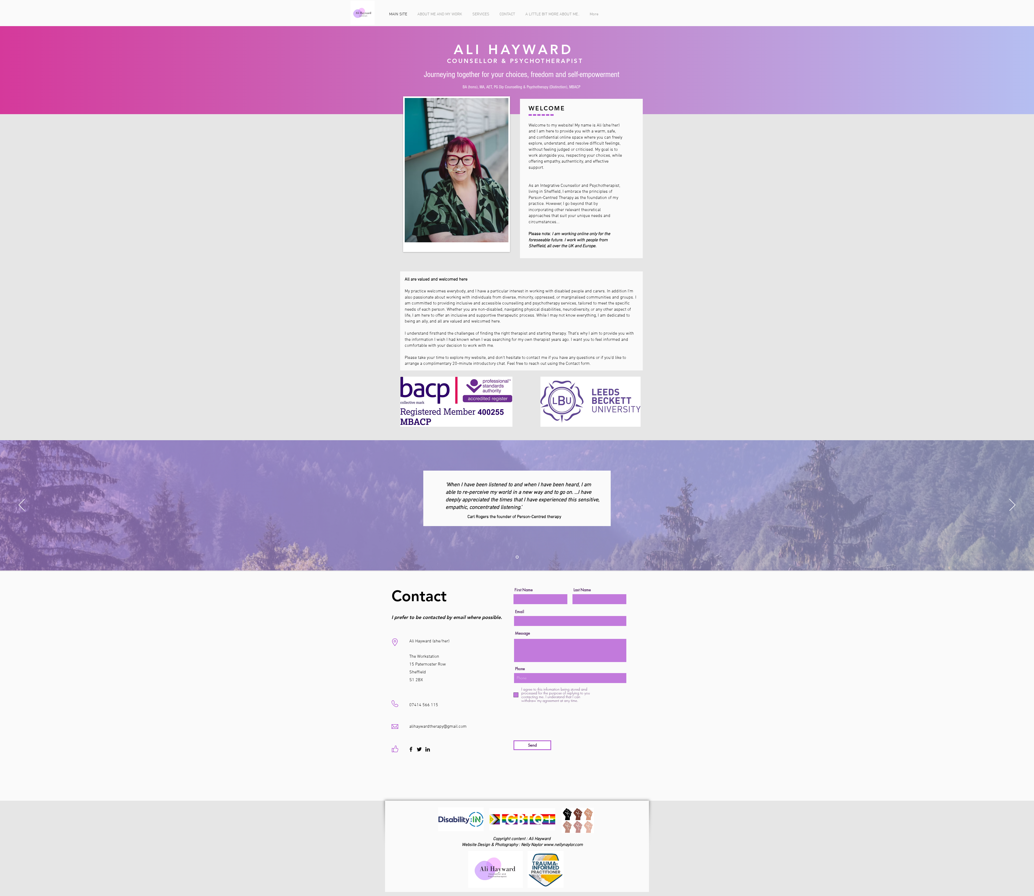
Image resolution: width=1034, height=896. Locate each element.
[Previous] (22, 505)
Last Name (582, 590)
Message (522, 633)
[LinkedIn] (427, 749)
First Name (524, 590)
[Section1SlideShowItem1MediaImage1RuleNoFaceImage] (517, 556)
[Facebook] (411, 749)
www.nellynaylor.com (563, 845)
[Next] (1012, 505)
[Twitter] (419, 749)
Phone (520, 669)
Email (519, 612)
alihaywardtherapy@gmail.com (438, 726)
